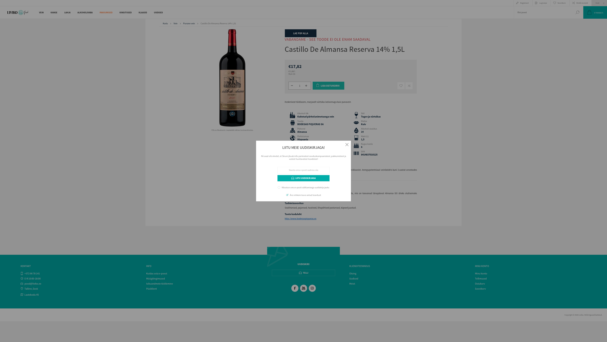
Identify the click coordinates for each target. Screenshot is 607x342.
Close (347, 144)
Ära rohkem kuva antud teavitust (305, 195)
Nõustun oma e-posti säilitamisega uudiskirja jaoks (305, 187)
